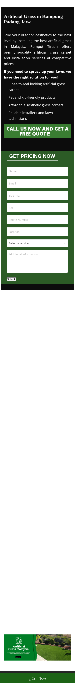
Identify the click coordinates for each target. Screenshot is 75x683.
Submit (11, 279)
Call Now (39, 678)
